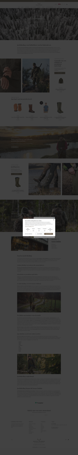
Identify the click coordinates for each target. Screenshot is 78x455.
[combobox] (53, 219)
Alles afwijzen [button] (39, 233)
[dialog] (39, 227)
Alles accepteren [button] (48, 233)
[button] (39, 226)
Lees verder (44, 225)
